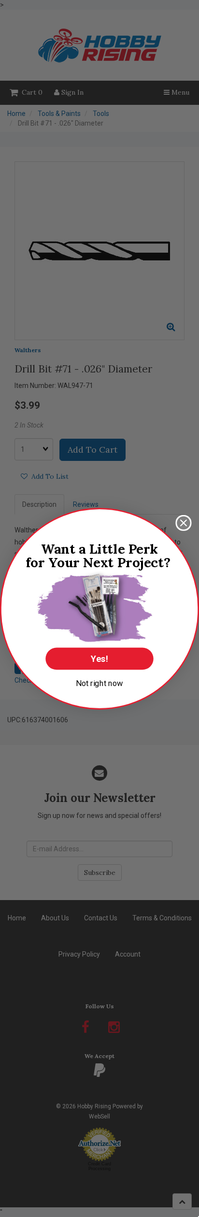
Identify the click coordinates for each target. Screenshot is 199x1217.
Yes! (99, 658)
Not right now (99, 682)
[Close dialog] (183, 522)
